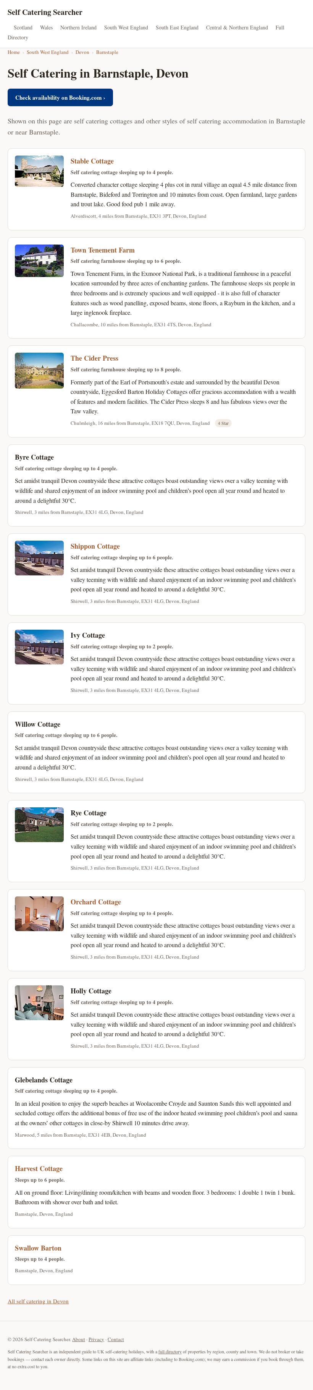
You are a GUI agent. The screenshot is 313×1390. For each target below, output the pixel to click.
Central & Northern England (237, 27)
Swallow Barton (38, 1248)
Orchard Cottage (96, 902)
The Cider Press (94, 358)
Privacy (96, 1339)
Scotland (23, 27)
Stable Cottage (92, 161)
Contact (116, 1339)
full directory (170, 1351)
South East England (177, 27)
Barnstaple (107, 52)
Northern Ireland (78, 27)
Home (14, 52)
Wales (46, 27)
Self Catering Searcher (45, 12)
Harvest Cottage (39, 1168)
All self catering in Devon (38, 1301)
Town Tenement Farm (103, 250)
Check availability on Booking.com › (60, 97)
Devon (82, 52)
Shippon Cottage (95, 546)
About (78, 1339)
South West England (126, 27)
